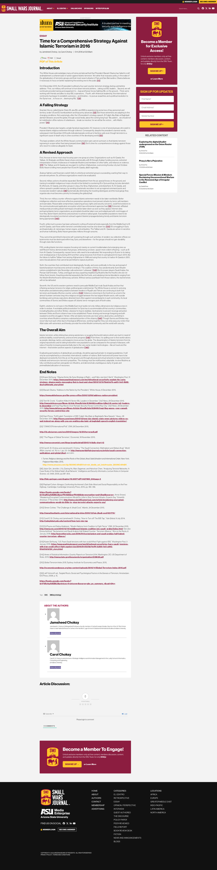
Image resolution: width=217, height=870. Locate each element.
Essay (43, 35)
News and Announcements (127, 838)
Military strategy (55, 595)
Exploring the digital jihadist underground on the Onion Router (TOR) (155, 144)
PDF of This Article (51, 61)
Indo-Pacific (156, 805)
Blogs (117, 841)
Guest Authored (122, 812)
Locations (156, 791)
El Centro (61, 8)
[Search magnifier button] (198, 8)
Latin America (157, 809)
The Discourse (121, 816)
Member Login (190, 2)
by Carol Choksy (65, 52)
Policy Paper (120, 819)
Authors (96, 798)
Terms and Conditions (61, 855)
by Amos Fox (143, 151)
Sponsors (88, 8)
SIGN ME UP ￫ (156, 71)
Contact (96, 801)
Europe (154, 798)
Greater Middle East (161, 801)
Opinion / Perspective (125, 805)
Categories (120, 791)
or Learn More (90, 764)
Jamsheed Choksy (64, 622)
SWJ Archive (76, 8)
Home (95, 791)
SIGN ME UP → (72, 764)
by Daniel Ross (143, 186)
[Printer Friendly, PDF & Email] (51, 58)
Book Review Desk (123, 830)
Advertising (98, 809)
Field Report (120, 827)
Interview (119, 809)
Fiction (117, 834)
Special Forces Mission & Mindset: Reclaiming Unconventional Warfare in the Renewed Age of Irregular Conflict (156, 178)
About (49, 8)
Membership (98, 805)
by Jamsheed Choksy (48, 52)
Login (125, 714)
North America (158, 812)
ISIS (46, 595)
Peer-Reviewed (121, 823)
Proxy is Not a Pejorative (151, 160)
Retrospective (121, 798)
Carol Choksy (60, 654)
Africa (153, 794)
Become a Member (208, 2)
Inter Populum (102, 8)
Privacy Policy (46, 855)
